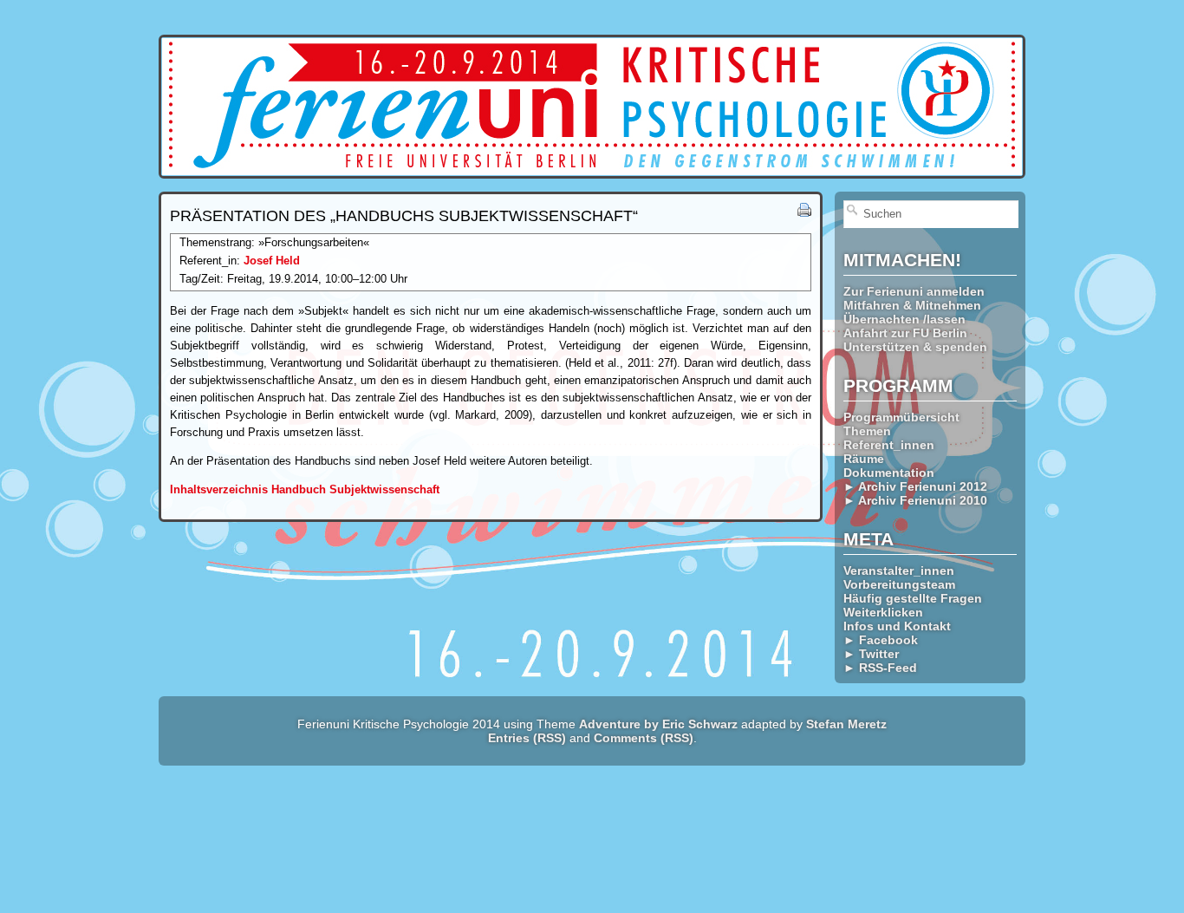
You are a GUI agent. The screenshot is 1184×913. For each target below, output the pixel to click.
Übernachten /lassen (904, 319)
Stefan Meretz (846, 724)
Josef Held (272, 260)
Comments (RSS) (643, 738)
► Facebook (880, 640)
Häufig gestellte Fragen (912, 598)
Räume (863, 459)
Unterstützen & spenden (915, 347)
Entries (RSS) (527, 738)
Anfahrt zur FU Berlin (905, 333)
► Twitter (871, 654)
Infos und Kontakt (897, 626)
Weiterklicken (883, 612)
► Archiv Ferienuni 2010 (915, 500)
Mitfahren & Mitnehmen (912, 305)
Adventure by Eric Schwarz (658, 724)
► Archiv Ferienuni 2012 (915, 486)
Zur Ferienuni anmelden (914, 291)
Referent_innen (888, 445)
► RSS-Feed (880, 668)
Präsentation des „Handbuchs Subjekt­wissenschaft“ (404, 216)
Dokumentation (888, 472)
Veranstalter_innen (898, 570)
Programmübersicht (901, 417)
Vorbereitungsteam (899, 584)
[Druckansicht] (804, 212)
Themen (867, 431)
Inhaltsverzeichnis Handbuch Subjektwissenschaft (304, 489)
